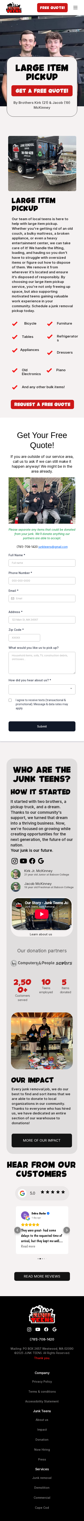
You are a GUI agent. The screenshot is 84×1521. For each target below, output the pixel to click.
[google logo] (54, 1329)
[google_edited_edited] (41, 861)
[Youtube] (23, 861)
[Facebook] (32, 861)
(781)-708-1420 (42, 1339)
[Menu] (76, 7)
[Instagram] (15, 861)
